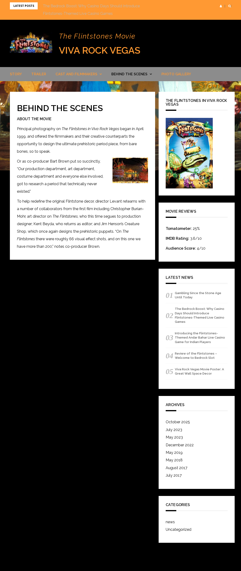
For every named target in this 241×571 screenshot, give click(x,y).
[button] (221, 6)
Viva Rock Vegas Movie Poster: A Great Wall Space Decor (199, 371)
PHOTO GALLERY (176, 74)
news (170, 522)
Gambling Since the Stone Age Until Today (198, 295)
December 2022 (180, 445)
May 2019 (174, 452)
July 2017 (174, 475)
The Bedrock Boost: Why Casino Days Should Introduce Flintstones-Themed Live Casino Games (199, 315)
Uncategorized (178, 529)
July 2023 (174, 429)
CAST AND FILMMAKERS (76, 74)
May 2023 (174, 437)
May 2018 (174, 460)
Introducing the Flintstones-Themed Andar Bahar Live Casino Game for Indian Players (200, 337)
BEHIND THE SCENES (129, 74)
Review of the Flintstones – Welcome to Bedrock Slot (196, 355)
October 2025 (178, 422)
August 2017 (176, 468)
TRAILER (38, 74)
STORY (16, 74)
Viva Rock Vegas (99, 50)
